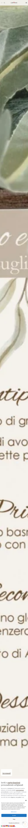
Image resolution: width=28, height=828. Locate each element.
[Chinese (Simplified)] (14, 825)
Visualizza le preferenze (14, 823)
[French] (9, 825)
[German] (7, 825)
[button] (26, 800)
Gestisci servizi (13, 811)
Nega (14, 819)
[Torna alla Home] (14, 2)
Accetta (14, 815)
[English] (4, 825)
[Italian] (2, 825)
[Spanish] (11, 825)
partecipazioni (14, 782)
